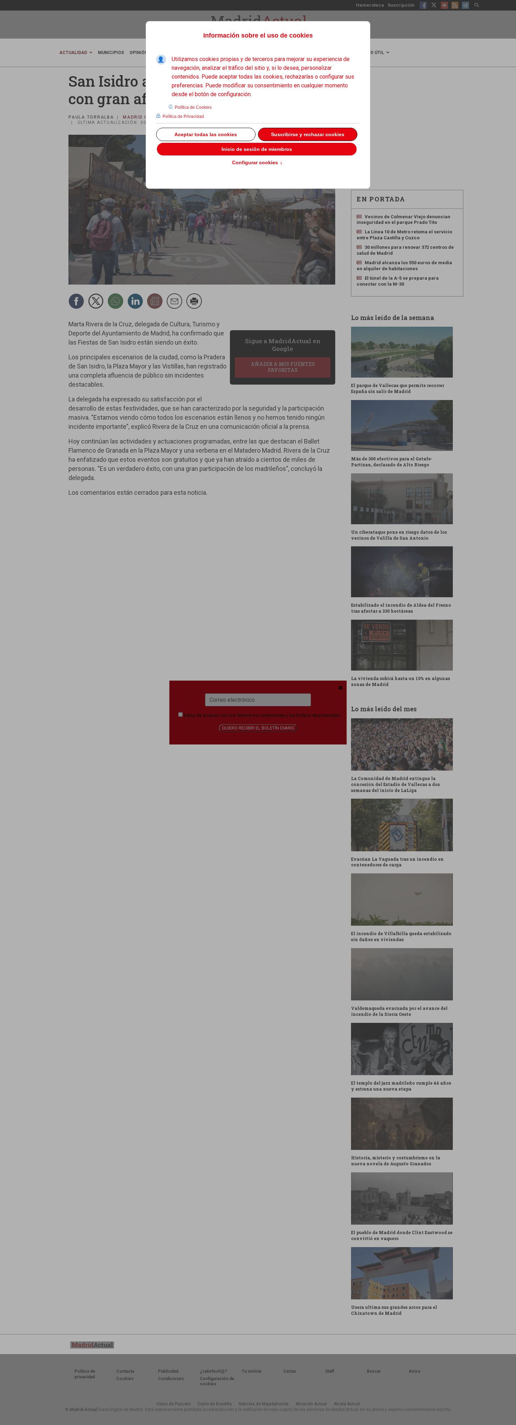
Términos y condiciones (261, 715)
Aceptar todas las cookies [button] (205, 134)
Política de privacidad (318, 715)
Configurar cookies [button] (257, 163)
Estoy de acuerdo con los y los (261, 715)
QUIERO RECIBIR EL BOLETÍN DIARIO (258, 727)
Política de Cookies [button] (193, 107)
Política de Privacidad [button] (183, 116)
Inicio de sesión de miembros (256, 149)
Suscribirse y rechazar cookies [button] (307, 134)
